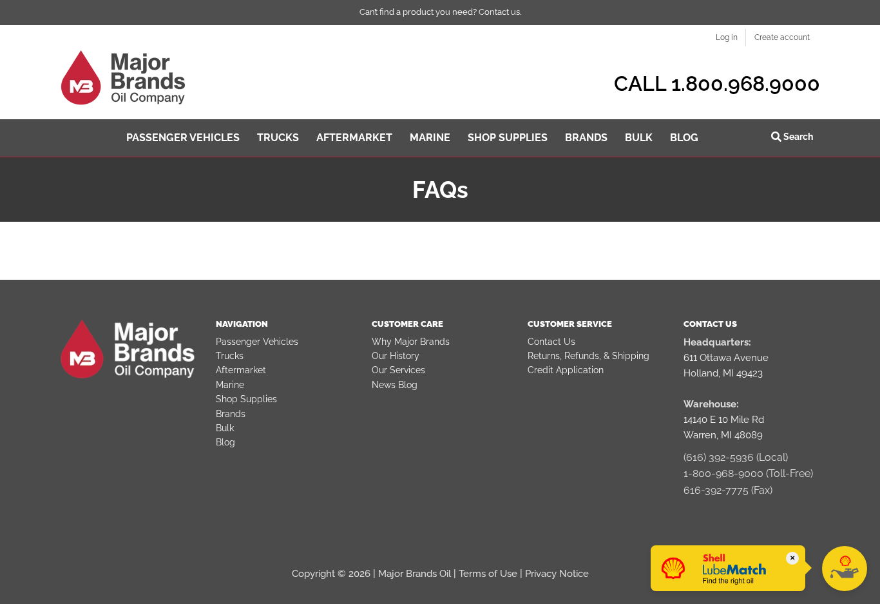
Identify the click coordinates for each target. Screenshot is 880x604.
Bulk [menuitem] (639, 138)
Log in (727, 37)
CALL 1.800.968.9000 (717, 83)
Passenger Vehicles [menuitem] (183, 138)
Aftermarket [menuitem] (354, 138)
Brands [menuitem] (586, 138)
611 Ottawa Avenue (726, 358)
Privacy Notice (557, 574)
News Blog (394, 385)
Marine (230, 385)
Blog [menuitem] (684, 138)
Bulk (225, 428)
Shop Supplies (246, 399)
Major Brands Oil (414, 574)
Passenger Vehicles (257, 341)
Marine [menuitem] (430, 138)
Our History (395, 356)
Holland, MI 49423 (723, 373)
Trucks (230, 356)
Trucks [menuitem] (278, 138)
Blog (225, 442)
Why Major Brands (411, 341)
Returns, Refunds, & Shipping (588, 356)
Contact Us (551, 341)
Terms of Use (488, 574)
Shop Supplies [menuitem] (508, 138)
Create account (782, 37)
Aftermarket (241, 370)
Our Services (398, 370)
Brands (230, 414)
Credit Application (566, 370)
